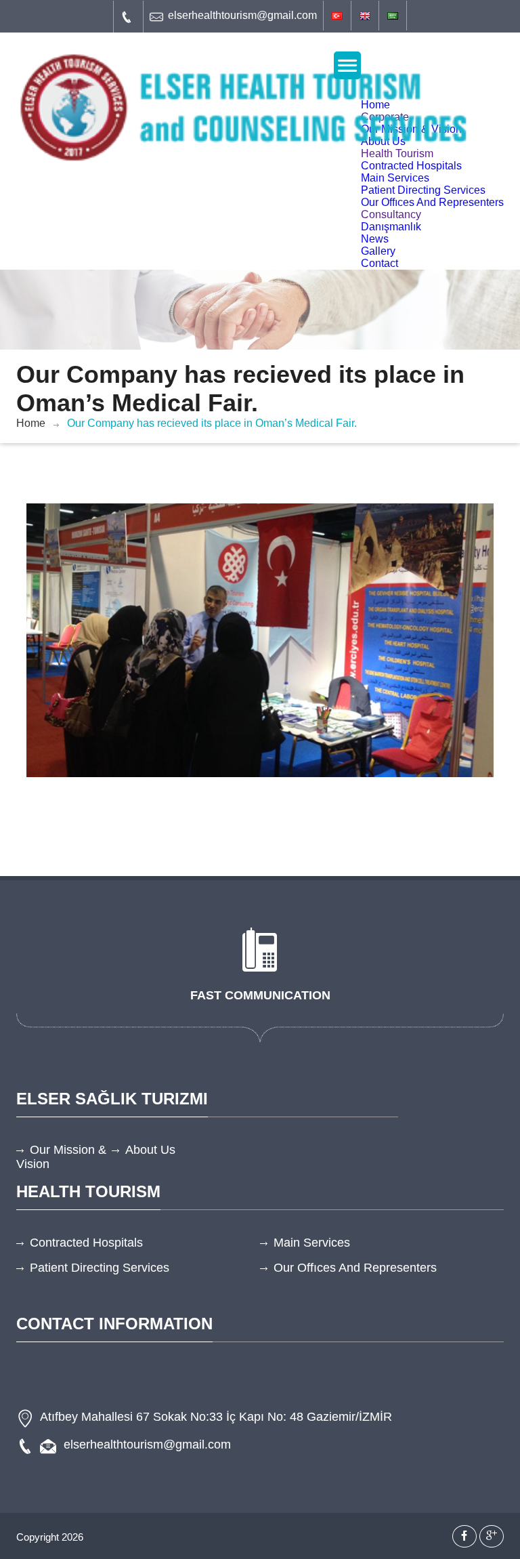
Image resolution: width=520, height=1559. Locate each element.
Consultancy (391, 214)
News (375, 239)
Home (30, 423)
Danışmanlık (391, 226)
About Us (150, 1150)
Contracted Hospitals (411, 165)
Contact (379, 263)
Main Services (395, 178)
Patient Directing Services (423, 190)
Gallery (378, 251)
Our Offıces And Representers (432, 202)
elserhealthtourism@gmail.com (242, 15)
